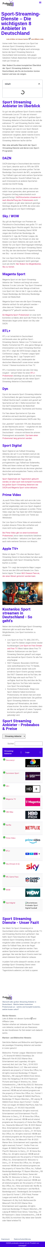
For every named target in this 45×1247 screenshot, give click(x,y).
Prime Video (10, 838)
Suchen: (11, 744)
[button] (40, 2)
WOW (8, 890)
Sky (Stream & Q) (13, 864)
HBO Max (9, 812)
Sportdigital (10, 903)
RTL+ (8, 851)
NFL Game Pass (12, 877)
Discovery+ (10, 760)
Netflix (8, 825)
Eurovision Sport (12, 773)
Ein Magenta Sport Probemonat (15, 315)
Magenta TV (11, 799)
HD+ (7, 786)
